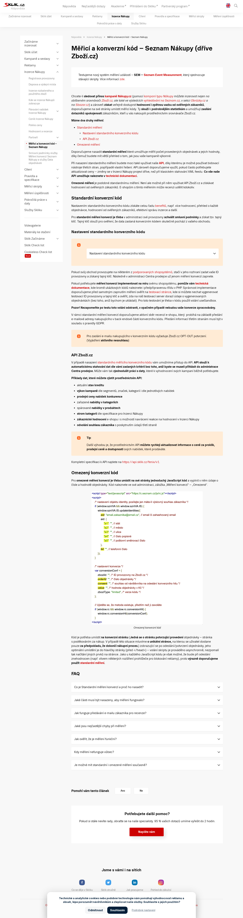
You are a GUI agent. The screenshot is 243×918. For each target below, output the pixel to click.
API (161, 163)
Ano (123, 790)
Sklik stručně (108, 889)
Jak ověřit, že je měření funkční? (95, 739)
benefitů (160, 205)
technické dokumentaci (121, 176)
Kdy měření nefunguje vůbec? (94, 752)
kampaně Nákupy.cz (118, 96)
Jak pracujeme (134, 889)
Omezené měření (88, 144)
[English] (228, 5)
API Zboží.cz (91, 139)
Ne (141, 790)
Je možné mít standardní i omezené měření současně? (111, 765)
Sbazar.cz (82, 105)
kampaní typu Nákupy (158, 96)
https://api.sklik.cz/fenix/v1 (140, 462)
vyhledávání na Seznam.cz (162, 100)
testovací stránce (160, 292)
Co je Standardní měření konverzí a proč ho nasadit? (109, 687)
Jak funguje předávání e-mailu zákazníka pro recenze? (110, 713)
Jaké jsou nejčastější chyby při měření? (100, 726)
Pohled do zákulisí (161, 889)
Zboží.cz (107, 100)
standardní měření (92, 663)
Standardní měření (89, 127)
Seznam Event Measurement (163, 75)
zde (122, 79)
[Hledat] (237, 5)
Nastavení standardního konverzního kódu (110, 133)
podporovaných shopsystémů (152, 272)
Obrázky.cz (198, 100)
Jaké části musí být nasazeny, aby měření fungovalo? (109, 700)
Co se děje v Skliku (82, 889)
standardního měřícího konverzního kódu (124, 362)
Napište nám (146, 832)
